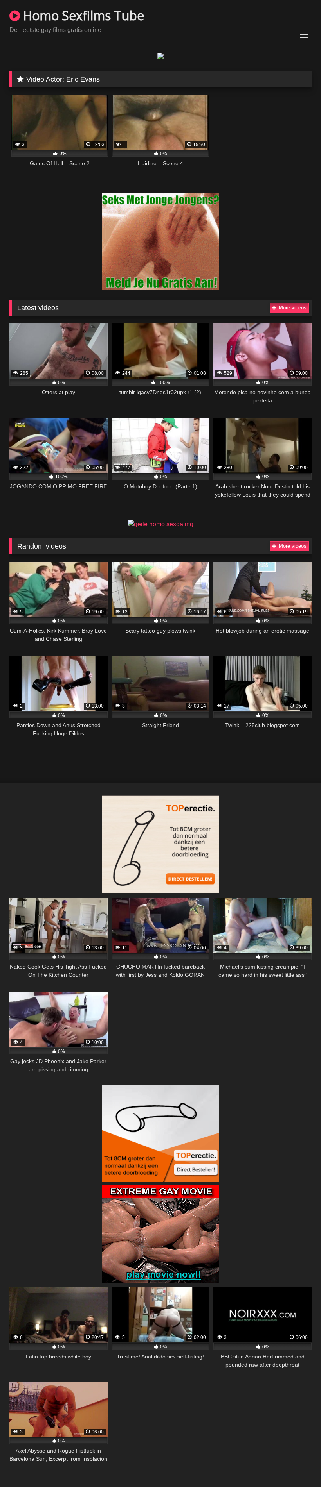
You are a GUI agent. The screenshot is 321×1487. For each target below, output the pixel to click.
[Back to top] (296, 1463)
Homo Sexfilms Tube (82, 15)
